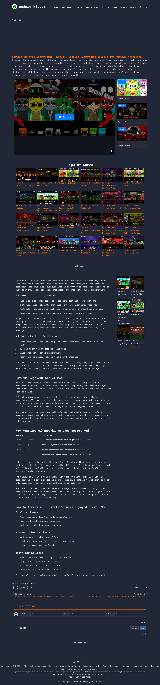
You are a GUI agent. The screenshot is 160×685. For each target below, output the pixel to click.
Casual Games (128, 7)
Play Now (66, 117)
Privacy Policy (120, 666)
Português (88, 681)
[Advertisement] (80, 38)
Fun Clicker (94, 669)
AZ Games (84, 669)
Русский (76, 681)
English (61, 681)
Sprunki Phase (109, 7)
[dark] (146, 7)
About (106, 666)
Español (99, 681)
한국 (69, 681)
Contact (155, 666)
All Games (80, 266)
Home (55, 7)
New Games (67, 7)
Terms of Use (140, 666)
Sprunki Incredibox (87, 7)
